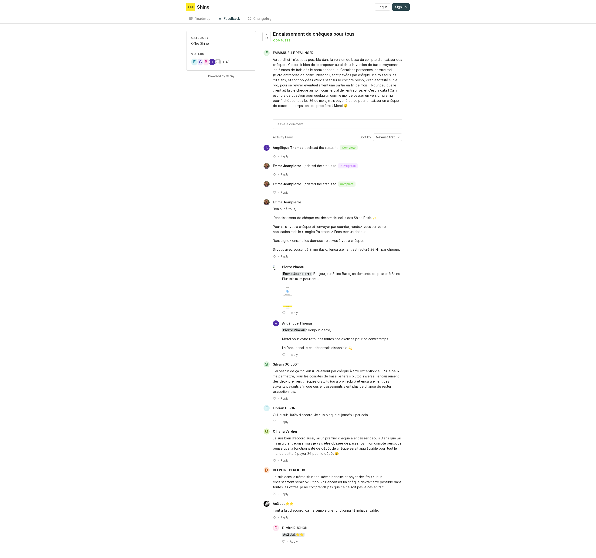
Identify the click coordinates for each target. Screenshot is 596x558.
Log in (382, 7)
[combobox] (387, 137)
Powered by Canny (221, 76)
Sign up (401, 7)
